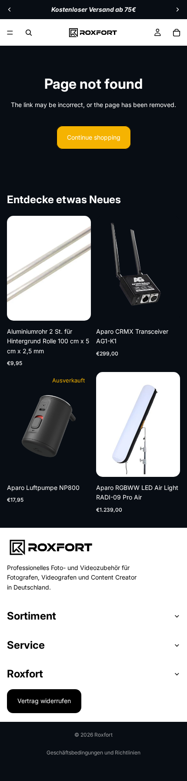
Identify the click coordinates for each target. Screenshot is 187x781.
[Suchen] (28, 32)
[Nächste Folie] (177, 9)
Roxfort (103, 734)
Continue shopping (93, 137)
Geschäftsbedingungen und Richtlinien (93, 752)
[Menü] (10, 33)
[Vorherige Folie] (9, 9)
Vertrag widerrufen (44, 700)
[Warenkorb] (176, 32)
